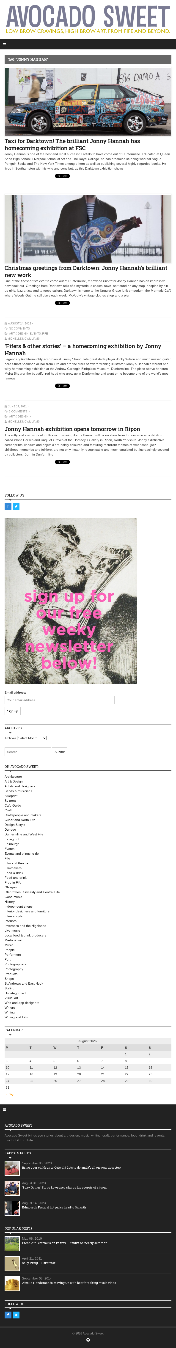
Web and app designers (22, 1003)
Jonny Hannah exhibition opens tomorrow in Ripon (72, 429)
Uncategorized (15, 993)
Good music (13, 897)
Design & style (15, 824)
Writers (10, 1007)
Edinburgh (12, 844)
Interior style (13, 916)
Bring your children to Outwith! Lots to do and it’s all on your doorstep (71, 1167)
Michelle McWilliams (24, 338)
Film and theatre (16, 863)
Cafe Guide (13, 805)
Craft (8, 810)
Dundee (10, 829)
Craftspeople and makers (23, 815)
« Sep (10, 1094)
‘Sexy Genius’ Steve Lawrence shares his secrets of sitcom (64, 1187)
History (10, 901)
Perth (8, 959)
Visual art (11, 998)
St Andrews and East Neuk (24, 983)
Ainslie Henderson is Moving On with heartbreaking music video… (70, 1283)
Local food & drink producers (25, 935)
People (10, 950)
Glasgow (11, 887)
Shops (9, 978)
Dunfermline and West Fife (24, 834)
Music (9, 945)
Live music (12, 930)
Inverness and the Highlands (25, 926)
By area (10, 800)
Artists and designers (20, 786)
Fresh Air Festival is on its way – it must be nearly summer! (64, 1243)
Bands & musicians (18, 791)
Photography (14, 969)
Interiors (10, 921)
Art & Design (18, 333)
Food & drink (14, 873)
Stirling (9, 988)
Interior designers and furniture (27, 911)
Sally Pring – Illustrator (38, 1263)
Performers (13, 954)
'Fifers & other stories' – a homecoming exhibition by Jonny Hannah (83, 349)
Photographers (15, 964)
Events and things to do (22, 853)
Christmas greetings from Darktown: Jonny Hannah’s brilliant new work (86, 271)
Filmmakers (13, 868)
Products (11, 974)
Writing (10, 1012)
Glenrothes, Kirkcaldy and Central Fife (32, 892)
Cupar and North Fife (20, 820)
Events (35, 333)
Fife (45, 333)
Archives (10, 738)
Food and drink (16, 877)
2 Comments (18, 411)
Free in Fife (13, 882)
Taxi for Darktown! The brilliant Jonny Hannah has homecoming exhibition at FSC (72, 144)
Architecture (13, 776)
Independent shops (19, 906)
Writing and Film (16, 1017)
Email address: (15, 692)
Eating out (12, 839)
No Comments (19, 328)
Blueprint (11, 796)
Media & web (14, 940)
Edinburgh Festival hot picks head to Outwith (54, 1207)
